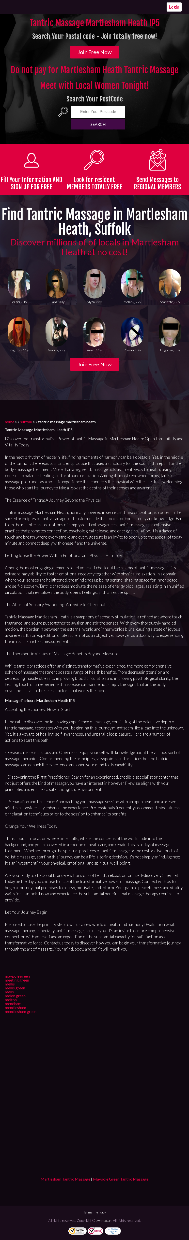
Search (98, 124)
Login (174, 7)
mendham (13, 1003)
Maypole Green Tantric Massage (120, 1179)
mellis (10, 984)
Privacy (100, 1212)
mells (9, 991)
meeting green (17, 980)
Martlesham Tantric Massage (65, 1179)
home (9, 421)
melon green (15, 995)
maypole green (17, 976)
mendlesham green (20, 1011)
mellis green (15, 987)
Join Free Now (95, 52)
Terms (88, 1212)
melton (11, 999)
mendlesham (15, 1007)
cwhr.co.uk (103, 1220)
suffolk (26, 421)
